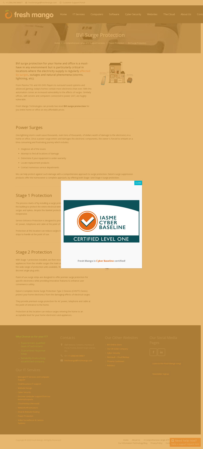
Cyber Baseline (105, 260)
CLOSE (138, 183)
